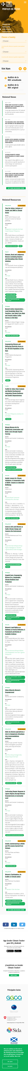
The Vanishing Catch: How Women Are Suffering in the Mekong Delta (14, 122)
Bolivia (11, 549)
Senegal (16, 755)
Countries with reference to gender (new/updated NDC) (13, 47)
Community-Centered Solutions (13, 469)
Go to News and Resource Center (16, 188)
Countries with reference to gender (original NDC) (13, 57)
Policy (7, 566)
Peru (12, 499)
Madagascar (12, 547)
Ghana (7, 650)
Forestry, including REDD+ (12, 335)
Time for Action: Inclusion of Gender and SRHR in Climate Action (13, 210)
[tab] (14, 79)
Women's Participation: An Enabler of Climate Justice (13, 875)
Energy (7, 380)
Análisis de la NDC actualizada (14, 78)
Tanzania (7, 497)
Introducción (6, 24)
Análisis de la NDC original (13, 86)
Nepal (6, 231)
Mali (6, 755)
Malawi (21, 650)
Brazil (11, 497)
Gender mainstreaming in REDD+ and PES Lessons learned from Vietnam (15, 846)
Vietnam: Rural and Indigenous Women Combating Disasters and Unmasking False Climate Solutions (14, 257)
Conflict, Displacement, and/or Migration (13, 677)
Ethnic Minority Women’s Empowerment (12, 691)
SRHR (20, 246)
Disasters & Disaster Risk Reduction (14, 835)
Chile (13, 889)
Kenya (20, 546)
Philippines (17, 231)
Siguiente (24, 68)
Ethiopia (16, 546)
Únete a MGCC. (14, 975)
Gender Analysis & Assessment (13, 564)
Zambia (19, 414)
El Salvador (8, 889)
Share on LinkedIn (14, 925)
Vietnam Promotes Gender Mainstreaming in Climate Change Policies (14, 156)
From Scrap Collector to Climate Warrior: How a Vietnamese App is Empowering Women (14, 106)
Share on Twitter (22, 925)
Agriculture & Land (10, 294)
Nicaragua (19, 549)
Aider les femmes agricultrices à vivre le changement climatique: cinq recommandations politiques (15, 735)
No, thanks (10, 1066)
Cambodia (15, 229)
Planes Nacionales (7, 32)
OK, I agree (10, 1061)
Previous (20, 68)
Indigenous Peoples (11, 297)
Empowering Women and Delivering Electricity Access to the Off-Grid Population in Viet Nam (14, 347)
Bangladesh (8, 229)
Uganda (7, 549)
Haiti (15, 549)
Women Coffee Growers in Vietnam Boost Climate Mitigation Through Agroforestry (15, 141)
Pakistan (11, 231)
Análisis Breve (6, 27)
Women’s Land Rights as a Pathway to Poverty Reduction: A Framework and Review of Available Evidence (15, 630)
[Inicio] (6, 4)
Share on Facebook (6, 925)
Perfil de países (6, 29)
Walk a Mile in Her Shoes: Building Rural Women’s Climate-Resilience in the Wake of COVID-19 (14, 175)
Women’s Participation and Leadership (12, 300)
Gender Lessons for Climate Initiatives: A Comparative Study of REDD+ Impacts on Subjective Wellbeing (15, 481)
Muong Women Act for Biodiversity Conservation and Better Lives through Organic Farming (14, 430)
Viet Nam (20, 229)
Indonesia (7, 499)
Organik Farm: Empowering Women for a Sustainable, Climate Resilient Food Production (13, 578)
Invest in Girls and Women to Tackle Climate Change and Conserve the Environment (14, 529)
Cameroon (16, 497)
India (6, 652)
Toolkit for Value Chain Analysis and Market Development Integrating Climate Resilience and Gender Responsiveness (14, 392)
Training (8, 419)
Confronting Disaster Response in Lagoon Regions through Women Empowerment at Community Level (15, 794)
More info (17, 1056)
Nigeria (7, 547)
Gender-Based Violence (11, 246)
